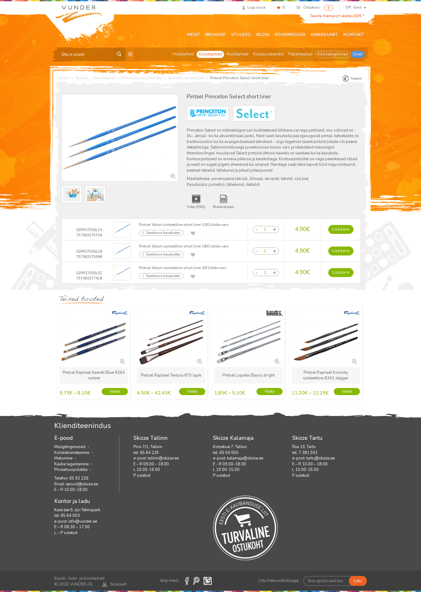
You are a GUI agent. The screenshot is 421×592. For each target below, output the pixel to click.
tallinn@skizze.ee (163, 458)
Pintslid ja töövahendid (141, 78)
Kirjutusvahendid (268, 54)
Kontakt (353, 35)
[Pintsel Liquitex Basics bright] (276, 361)
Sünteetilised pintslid (186, 78)
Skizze (64, 78)
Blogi (263, 35)
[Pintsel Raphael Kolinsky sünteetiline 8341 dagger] (354, 361)
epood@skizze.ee (82, 484)
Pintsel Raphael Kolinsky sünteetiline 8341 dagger (326, 375)
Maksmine (63, 458)
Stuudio (241, 35)
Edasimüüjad (290, 35)
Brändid (216, 35)
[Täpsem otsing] (130, 54)
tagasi (356, 78)
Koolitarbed (237, 54)
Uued (357, 54)
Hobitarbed (183, 54)
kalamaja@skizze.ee (245, 458)
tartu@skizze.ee (320, 458)
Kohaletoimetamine (71, 452)
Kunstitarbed (210, 54)
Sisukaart (118, 584)
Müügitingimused (69, 447)
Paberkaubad (300, 54)
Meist (193, 35)
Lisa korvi (340, 229)
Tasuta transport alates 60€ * (337, 16)
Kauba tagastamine (71, 464)
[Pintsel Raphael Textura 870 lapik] (199, 361)
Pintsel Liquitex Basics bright (249, 375)
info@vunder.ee (82, 521)
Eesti (358, 7)
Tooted (81, 78)
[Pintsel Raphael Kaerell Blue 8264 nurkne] (122, 361)
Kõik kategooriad (332, 54)
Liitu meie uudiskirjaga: (279, 580)
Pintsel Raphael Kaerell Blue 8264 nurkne (94, 375)
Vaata (115, 391)
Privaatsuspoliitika (71, 469)
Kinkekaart (324, 35)
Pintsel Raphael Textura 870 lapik (171, 375)
